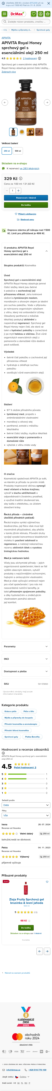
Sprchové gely (11, 737)
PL (22, 1083)
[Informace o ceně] (21, 178)
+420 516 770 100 (37, 1070)
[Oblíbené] (33, 13)
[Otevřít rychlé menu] (4, 13)
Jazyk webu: (8, 1077)
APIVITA (6, 37)
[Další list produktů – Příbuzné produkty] (47, 951)
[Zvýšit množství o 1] (18, 190)
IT (29, 1083)
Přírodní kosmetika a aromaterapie (21, 724)
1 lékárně (37, 933)
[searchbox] (26, 21)
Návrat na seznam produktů (17, 973)
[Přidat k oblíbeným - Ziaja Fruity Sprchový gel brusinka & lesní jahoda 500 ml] (47, 882)
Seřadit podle (8, 800)
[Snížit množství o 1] (7, 190)
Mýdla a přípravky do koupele (19, 717)
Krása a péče (10, 711)
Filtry (4, 810)
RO (26, 1083)
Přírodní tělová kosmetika (17, 730)
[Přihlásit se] (40, 13)
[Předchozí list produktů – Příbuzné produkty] (39, 951)
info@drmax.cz (13, 1070)
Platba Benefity (32, 737)
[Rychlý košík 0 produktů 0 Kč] (47, 13)
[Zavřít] (48, 3)
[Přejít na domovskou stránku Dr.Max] (17, 14)
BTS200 (33, 3)
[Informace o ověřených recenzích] (39, 58)
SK (18, 1083)
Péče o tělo (29, 711)
